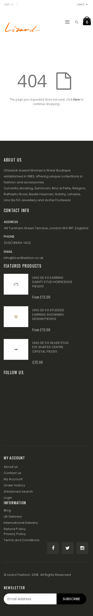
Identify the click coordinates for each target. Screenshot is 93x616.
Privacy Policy (15, 534)
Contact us (12, 473)
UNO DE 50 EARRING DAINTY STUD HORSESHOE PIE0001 (52, 282)
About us (11, 466)
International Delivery (21, 522)
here (76, 99)
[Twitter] (68, 548)
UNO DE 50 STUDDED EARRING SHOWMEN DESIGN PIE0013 (48, 314)
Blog (7, 510)
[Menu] (67, 22)
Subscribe (71, 598)
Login (8, 497)
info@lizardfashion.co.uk (24, 257)
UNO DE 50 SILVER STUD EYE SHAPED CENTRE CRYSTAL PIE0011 (50, 347)
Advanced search (18, 491)
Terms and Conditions (21, 540)
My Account (13, 479)
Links (80, 4)
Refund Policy (15, 529)
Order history (14, 485)
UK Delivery (13, 516)
